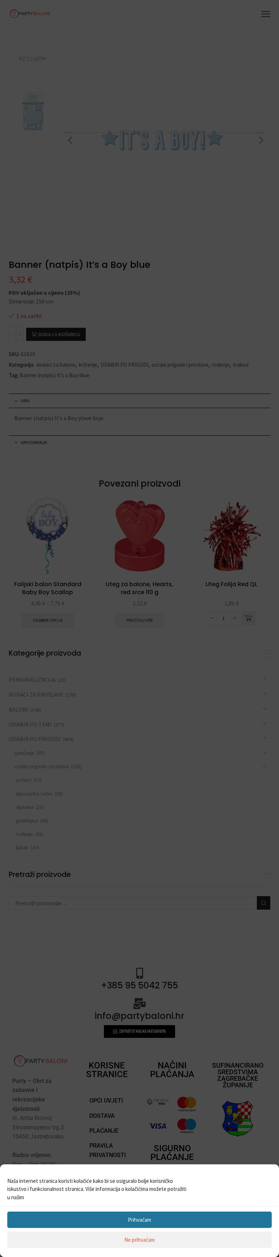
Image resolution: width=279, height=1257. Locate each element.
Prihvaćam (139, 1219)
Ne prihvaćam (139, 1239)
